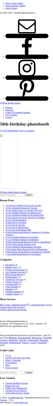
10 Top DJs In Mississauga (17, 227)
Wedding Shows (12, 294)
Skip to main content (14, 3)
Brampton (44, 340)
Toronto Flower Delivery (16, 390)
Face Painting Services (15, 272)
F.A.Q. (8, 355)
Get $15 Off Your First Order (17, 358)
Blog (7, 365)
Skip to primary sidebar (15, 6)
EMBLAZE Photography (16, 388)
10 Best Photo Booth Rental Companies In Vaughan (27, 252)
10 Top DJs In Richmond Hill (18, 230)
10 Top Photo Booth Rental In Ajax (20, 244)
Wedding (9, 289)
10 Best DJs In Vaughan (15, 222)
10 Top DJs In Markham (15, 220)
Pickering (4, 342)
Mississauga (37, 338)
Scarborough (32, 340)
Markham (13, 338)
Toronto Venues (12, 282)
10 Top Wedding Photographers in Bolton (23, 247)
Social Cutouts (11, 368)
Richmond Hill (24, 338)
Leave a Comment (26, 131)
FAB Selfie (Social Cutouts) (17, 393)
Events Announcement (15, 270)
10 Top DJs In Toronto (15, 225)
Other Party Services (16, 307)
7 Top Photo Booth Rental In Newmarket (23, 254)
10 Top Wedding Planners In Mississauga (23, 213)
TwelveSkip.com (20, 402)
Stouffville (42, 342)
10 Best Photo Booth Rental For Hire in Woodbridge (28, 242)
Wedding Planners (13, 292)
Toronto (3, 400)
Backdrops (10, 265)
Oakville (22, 340)
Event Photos (11, 363)
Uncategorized (11, 284)
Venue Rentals (11, 287)
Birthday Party (11, 267)
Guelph (33, 342)
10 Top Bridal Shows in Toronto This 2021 (24, 210)
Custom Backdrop (38, 305)
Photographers (11, 277)
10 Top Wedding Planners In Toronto (21, 208)
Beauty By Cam (12, 386)
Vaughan (4, 340)
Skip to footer (11, 8)
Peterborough (15, 342)
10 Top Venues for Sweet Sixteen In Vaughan (25, 218)
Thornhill (47, 338)
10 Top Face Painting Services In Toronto (23, 205)
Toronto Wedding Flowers (16, 383)
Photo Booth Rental (13, 274)
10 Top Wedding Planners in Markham (22, 240)
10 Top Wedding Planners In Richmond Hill (24, 215)
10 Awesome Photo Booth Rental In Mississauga (26, 249)
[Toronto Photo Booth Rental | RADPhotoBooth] (10, 103)
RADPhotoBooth (15, 398)
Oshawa (25, 342)
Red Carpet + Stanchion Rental (13, 305)
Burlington (13, 340)
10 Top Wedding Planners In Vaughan (21, 237)
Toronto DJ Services (14, 279)
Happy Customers (13, 360)
